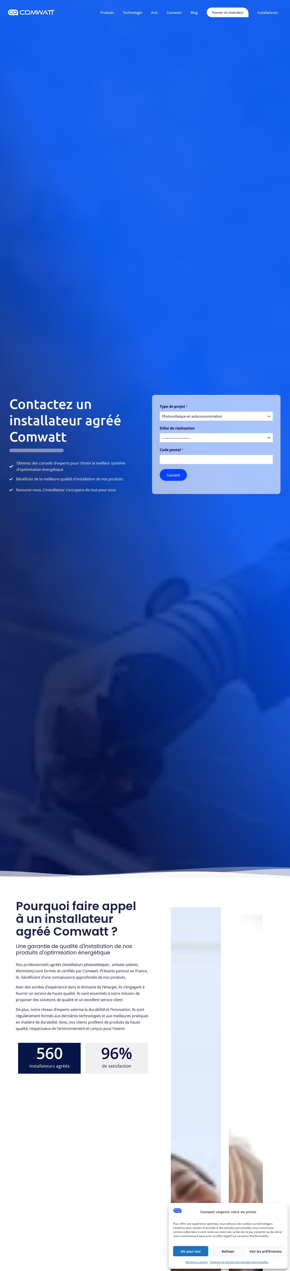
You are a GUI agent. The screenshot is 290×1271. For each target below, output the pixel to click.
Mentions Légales (197, 1262)
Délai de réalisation (177, 428)
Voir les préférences (265, 1251)
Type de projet (173, 406)
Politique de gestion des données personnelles (239, 1262)
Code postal (171, 449)
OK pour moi (191, 1251)
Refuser (228, 1251)
